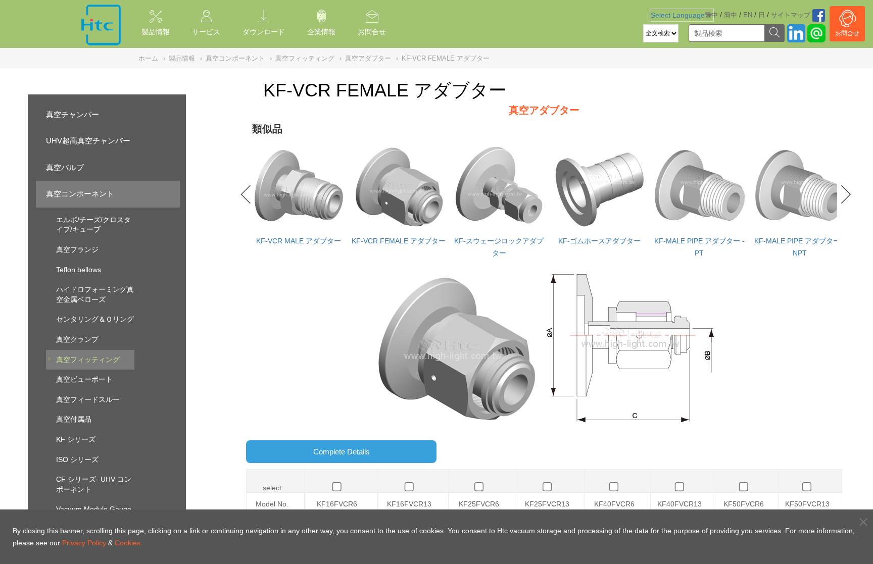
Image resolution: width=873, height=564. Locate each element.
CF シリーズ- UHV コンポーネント (93, 484)
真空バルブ (65, 167)
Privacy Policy (84, 543)
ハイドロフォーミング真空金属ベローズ (95, 294)
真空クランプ (77, 339)
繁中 (711, 15)
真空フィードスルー (88, 399)
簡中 (730, 15)
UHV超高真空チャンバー (88, 140)
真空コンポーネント (80, 193)
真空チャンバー (72, 114)
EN (747, 15)
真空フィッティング (88, 359)
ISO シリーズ (77, 459)
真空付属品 (73, 419)
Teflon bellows (78, 270)
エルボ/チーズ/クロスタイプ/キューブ (93, 225)
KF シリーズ (75, 439)
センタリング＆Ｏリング (95, 319)
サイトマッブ (790, 15)
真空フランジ (77, 249)
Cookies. (128, 543)
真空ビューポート (84, 379)
